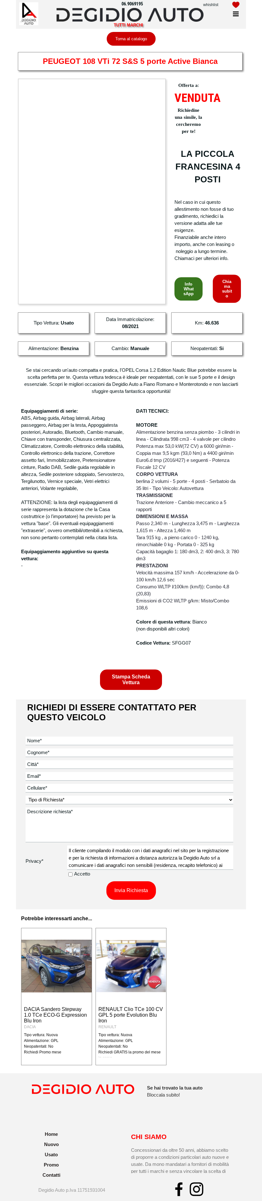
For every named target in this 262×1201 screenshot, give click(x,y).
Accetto (82, 873)
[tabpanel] (216, 4)
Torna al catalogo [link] (131, 38)
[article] (56, 996)
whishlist (210, 5)
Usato (51, 1154)
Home (51, 1134)
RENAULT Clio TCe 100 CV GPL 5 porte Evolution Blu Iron (130, 1014)
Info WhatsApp (188, 289)
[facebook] (179, 1189)
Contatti (51, 1175)
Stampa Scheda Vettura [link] (131, 679)
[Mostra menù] (235, 14)
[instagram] (196, 1189)
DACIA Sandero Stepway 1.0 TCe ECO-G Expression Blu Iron (55, 1014)
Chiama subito (227, 288)
